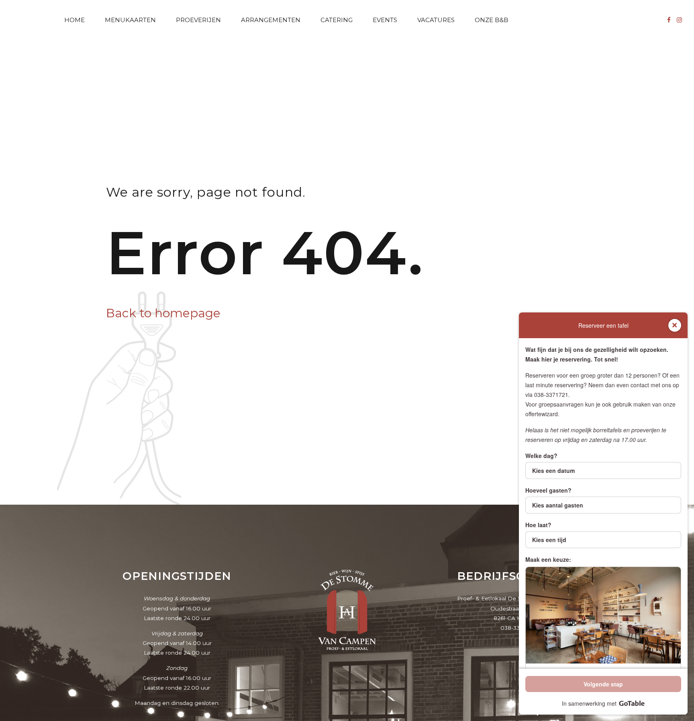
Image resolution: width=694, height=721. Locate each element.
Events (385, 20)
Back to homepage (163, 313)
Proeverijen (198, 20)
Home (74, 20)
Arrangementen (270, 20)
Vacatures (436, 20)
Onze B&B (491, 20)
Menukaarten (130, 20)
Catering (336, 20)
